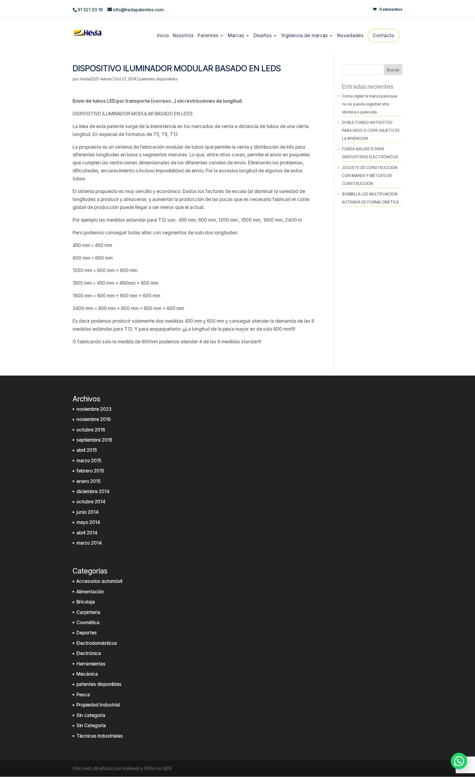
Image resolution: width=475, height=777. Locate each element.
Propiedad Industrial (98, 705)
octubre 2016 (90, 430)
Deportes (86, 632)
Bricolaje (85, 602)
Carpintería (88, 612)
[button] (459, 761)
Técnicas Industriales (99, 736)
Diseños (263, 36)
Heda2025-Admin (96, 79)
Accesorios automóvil (99, 581)
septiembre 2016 (94, 440)
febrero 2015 (90, 471)
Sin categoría (90, 715)
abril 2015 (86, 450)
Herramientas (91, 664)
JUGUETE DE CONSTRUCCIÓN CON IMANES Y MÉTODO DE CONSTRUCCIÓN (369, 175)
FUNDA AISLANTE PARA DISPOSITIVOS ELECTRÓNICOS (370, 152)
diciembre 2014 (92, 491)
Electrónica (88, 653)
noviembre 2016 (93, 419)
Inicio (163, 36)
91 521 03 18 (90, 9)
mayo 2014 (88, 522)
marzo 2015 (88, 460)
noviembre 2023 (94, 409)
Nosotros (183, 36)
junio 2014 (87, 512)
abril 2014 (86, 533)
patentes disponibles (158, 79)
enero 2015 (88, 481)
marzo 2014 (89, 543)
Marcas (236, 36)
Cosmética (88, 622)
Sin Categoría (91, 725)
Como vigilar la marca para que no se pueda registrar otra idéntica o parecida (369, 104)
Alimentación (90, 591)
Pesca (83, 694)
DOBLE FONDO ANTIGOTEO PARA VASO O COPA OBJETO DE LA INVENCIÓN (371, 130)
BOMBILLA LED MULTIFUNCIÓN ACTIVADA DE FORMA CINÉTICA (370, 198)
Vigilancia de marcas (304, 36)
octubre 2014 (90, 501)
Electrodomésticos (96, 643)
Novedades (350, 36)
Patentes (208, 36)
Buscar (393, 69)
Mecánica (87, 674)
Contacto (383, 35)
